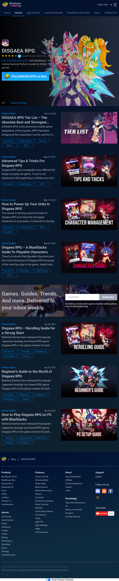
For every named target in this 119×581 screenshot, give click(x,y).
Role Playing (25, 141)
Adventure (5, 527)
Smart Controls (42, 438)
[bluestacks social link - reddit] (104, 491)
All (3, 102)
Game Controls (41, 476)
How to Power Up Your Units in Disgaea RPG (26, 206)
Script (37, 518)
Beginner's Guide (26, 395)
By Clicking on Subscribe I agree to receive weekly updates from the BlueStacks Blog (91, 305)
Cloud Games (7, 520)
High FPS (39, 522)
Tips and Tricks (9, 141)
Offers (4, 494)
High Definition (41, 525)
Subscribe (108, 297)
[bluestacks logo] (11, 5)
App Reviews (33, 12)
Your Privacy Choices (62, 579)
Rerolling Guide (42, 351)
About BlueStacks (73, 476)
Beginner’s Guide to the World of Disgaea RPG (27, 374)
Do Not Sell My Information (57, 570)
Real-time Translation (44, 501)
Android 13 (6, 501)
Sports (4, 548)
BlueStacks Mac (8, 480)
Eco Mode (39, 497)
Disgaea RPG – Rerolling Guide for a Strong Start (28, 330)
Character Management (9, 232)
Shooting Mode (41, 480)
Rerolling (26, 351)
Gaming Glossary (72, 516)
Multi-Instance (41, 487)
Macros (9, 438)
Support (99, 472)
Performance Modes (44, 511)
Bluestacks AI (7, 487)
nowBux (5, 497)
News (97, 12)
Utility (37, 529)
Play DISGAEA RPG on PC (15, 60)
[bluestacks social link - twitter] (97, 497)
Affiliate (68, 480)
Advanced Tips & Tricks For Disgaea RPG (23, 163)
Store (3, 490)
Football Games (8, 555)
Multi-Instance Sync (43, 490)
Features (39, 472)
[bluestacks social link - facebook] (110, 491)
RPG (26, 145)
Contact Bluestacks (73, 483)
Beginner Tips (42, 395)
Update (98, 476)
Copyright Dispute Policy (26, 570)
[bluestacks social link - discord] (97, 491)
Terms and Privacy (8, 570)
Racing (4, 537)
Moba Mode (40, 483)
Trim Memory (41, 515)
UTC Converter (41, 532)
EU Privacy (42, 570)
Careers (68, 487)
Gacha (9, 145)
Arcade (4, 530)
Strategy (5, 551)
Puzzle (4, 534)
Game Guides (19, 102)
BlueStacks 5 (7, 483)
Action (4, 523)
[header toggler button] (115, 4)
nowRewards (7, 504)
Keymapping (25, 438)
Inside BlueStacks (54, 12)
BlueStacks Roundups (78, 12)
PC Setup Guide (26, 442)
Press (67, 490)
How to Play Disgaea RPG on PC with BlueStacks (27, 417)
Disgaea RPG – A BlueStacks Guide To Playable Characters (25, 249)
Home (7, 12)
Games (18, 12)
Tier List (42, 141)
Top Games (6, 516)
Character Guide (26, 270)
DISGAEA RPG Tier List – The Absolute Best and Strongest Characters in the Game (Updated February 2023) (28, 120)
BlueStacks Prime (9, 476)
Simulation (6, 544)
